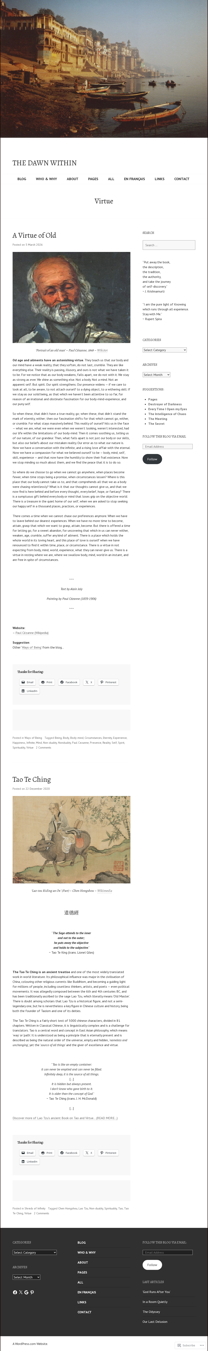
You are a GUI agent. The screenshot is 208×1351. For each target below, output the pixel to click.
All (111, 178)
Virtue (30, 747)
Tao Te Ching (32, 779)
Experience (120, 738)
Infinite (30, 742)
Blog (21, 178)
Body (66, 738)
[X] (20, 1292)
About (72, 178)
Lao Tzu (83, 1208)
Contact (182, 178)
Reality (106, 742)
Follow (152, 459)
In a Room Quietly (155, 1302)
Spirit (121, 742)
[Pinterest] (32, 1292)
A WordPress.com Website (30, 1344)
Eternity (107, 738)
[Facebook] (15, 1292)
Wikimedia (104, 890)
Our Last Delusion (155, 1322)
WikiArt (102, 350)
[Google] (26, 1292)
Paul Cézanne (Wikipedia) (32, 633)
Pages (93, 178)
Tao (120, 1208)
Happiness (19, 742)
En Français (134, 178)
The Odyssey (151, 1312)
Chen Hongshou (67, 1208)
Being (58, 738)
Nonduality (64, 742)
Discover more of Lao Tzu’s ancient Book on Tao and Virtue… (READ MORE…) (65, 1118)
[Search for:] (169, 245)
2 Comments (43, 747)
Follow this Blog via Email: (165, 1242)
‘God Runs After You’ (156, 1292)
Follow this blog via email (164, 436)
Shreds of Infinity (35, 1208)
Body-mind (76, 738)
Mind (39, 742)
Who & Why (46, 178)
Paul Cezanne (80, 742)
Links (160, 178)
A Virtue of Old (34, 235)
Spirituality (19, 747)
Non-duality (50, 742)
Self (114, 742)
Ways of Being (31, 647)
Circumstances (93, 738)
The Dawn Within (45, 163)
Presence (95, 742)
